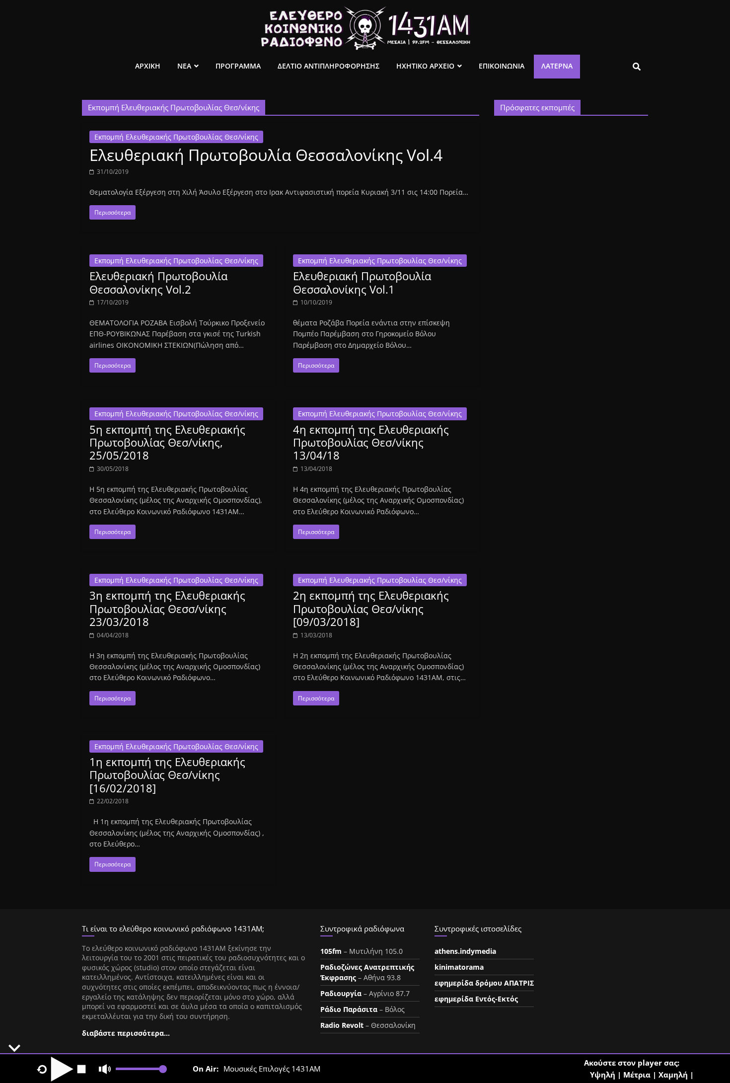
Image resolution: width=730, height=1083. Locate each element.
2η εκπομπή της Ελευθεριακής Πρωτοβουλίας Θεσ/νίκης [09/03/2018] (371, 608)
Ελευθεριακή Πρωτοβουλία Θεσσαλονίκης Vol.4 (265, 154)
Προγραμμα (238, 66)
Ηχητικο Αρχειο (425, 66)
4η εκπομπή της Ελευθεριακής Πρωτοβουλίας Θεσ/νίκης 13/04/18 (371, 442)
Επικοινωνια (501, 66)
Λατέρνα (557, 66)
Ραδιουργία (341, 993)
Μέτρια (637, 1075)
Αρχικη (147, 66)
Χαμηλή (673, 1075)
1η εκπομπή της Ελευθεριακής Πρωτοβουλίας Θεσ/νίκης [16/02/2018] (167, 774)
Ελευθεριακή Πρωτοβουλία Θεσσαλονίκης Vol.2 (158, 282)
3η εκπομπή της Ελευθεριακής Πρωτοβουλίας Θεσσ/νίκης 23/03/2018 (167, 608)
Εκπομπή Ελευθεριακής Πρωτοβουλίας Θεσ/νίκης (176, 137)
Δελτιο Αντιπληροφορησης (328, 66)
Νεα (184, 66)
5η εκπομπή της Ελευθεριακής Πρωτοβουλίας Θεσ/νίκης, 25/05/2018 (167, 442)
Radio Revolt (342, 1025)
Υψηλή (602, 1075)
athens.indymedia (465, 951)
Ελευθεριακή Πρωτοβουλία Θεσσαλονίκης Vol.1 (362, 282)
